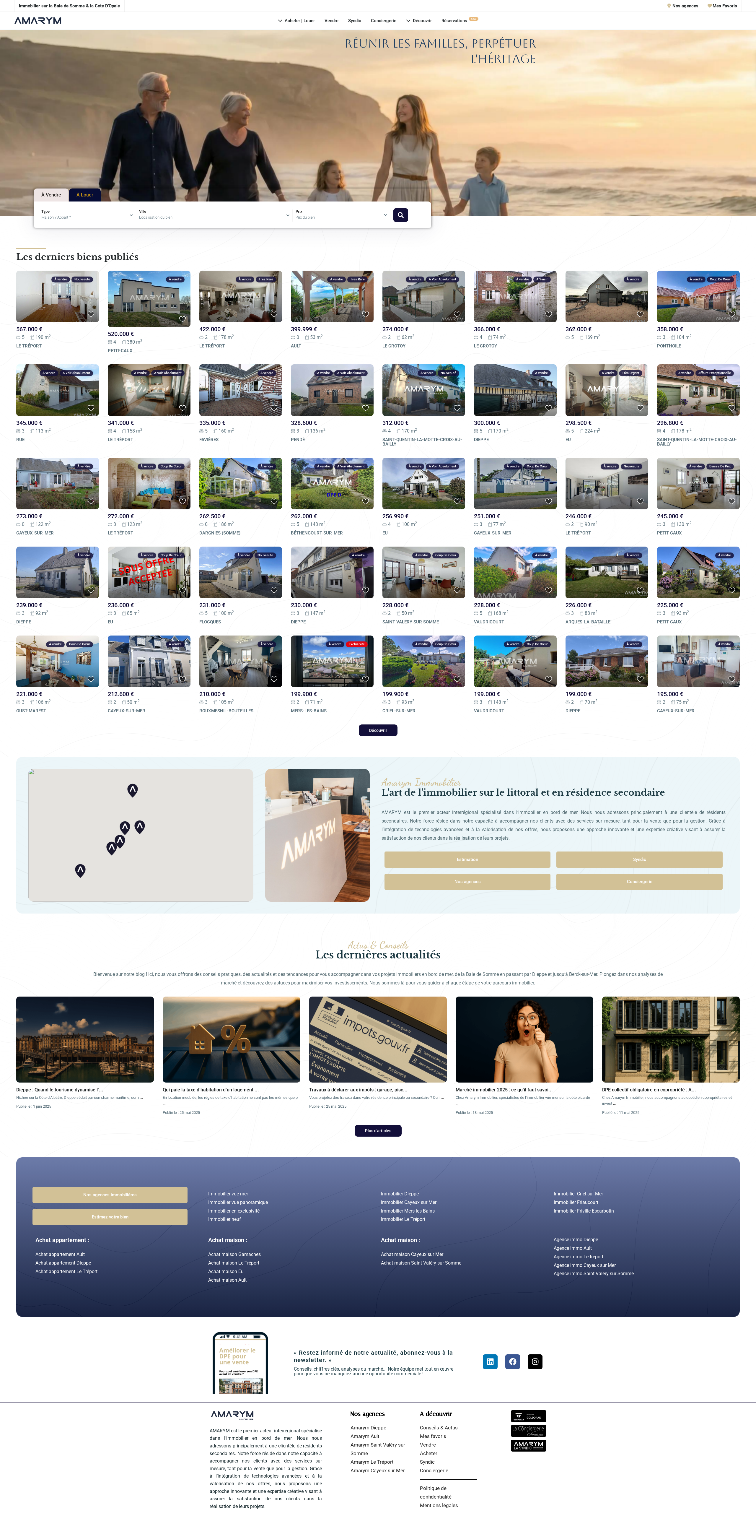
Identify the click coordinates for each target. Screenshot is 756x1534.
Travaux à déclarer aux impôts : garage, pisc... (358, 1090)
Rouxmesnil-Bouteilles (226, 711)
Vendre (331, 20)
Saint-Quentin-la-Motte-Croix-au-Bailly (422, 442)
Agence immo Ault (573, 1248)
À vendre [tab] (51, 195)
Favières (209, 439)
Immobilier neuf (224, 1219)
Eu (568, 439)
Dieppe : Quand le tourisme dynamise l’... (59, 1090)
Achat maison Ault (227, 1280)
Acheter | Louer (300, 20)
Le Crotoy (393, 346)
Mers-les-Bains (309, 711)
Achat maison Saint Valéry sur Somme (421, 1263)
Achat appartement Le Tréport (66, 1271)
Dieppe (481, 439)
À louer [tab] (84, 195)
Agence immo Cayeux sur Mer (585, 1265)
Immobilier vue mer (228, 1194)
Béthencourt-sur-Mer (317, 533)
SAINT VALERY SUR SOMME (410, 622)
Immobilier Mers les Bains (408, 1211)
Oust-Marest (31, 711)
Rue (20, 439)
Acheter (428, 1453)
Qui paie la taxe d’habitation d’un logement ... (211, 1090)
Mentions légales (439, 1505)
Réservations (459, 20)
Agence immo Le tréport (578, 1257)
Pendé (298, 439)
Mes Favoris (724, 6)
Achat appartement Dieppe (63, 1263)
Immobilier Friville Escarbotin (584, 1211)
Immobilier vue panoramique (238, 1202)
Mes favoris (433, 1436)
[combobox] (88, 215)
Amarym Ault (365, 1436)
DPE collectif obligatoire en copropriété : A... (649, 1090)
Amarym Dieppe (368, 1428)
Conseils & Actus (439, 1428)
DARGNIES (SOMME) (219, 533)
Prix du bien (305, 217)
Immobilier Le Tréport (403, 1219)
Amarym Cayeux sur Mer (378, 1470)
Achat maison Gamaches (234, 1254)
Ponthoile (669, 346)
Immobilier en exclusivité (234, 1211)
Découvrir (422, 20)
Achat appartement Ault (60, 1254)
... (141, 1097)
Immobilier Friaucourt (576, 1202)
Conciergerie (383, 20)
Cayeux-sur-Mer (35, 533)
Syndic (354, 20)
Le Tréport (29, 346)
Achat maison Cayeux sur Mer (412, 1254)
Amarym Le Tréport (372, 1462)
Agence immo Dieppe (576, 1239)
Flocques (210, 622)
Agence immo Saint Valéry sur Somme (594, 1273)
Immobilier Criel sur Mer (578, 1194)
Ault (296, 346)
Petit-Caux (120, 350)
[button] (80, 871)
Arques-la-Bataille (588, 622)
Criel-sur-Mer (399, 711)
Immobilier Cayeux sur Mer (408, 1202)
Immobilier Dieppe (400, 1194)
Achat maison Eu (226, 1271)
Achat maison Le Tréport (233, 1263)
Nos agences (684, 6)
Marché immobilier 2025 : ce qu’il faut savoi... (504, 1090)
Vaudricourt (489, 622)
